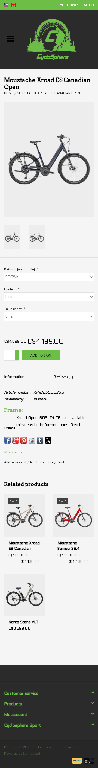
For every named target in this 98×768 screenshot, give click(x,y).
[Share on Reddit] (32, 440)
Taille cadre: (14, 309)
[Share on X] (48, 440)
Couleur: (11, 289)
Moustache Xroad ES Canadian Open (48, 93)
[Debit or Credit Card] (88, 760)
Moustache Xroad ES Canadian (24, 546)
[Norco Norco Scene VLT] (24, 595)
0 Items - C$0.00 (80, 5)
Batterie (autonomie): (21, 269)
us (6, 5)
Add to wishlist (15, 462)
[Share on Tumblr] (40, 440)
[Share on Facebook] (7, 440)
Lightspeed (31, 753)
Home (9, 93)
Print (60, 462)
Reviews (63, 376)
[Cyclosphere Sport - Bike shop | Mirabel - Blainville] (59, 39)
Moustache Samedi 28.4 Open (68, 546)
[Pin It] (23, 440)
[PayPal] (76, 760)
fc (13, 5)
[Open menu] (10, 38)
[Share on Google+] (15, 440)
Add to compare (42, 462)
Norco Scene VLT (23, 622)
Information (14, 376)
